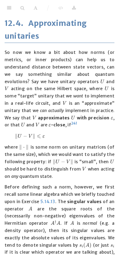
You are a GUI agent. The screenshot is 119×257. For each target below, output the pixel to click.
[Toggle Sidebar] (9, 7)
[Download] (74, 7)
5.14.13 (47, 201)
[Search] (22, 7)
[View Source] (60, 7)
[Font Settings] (35, 7)
